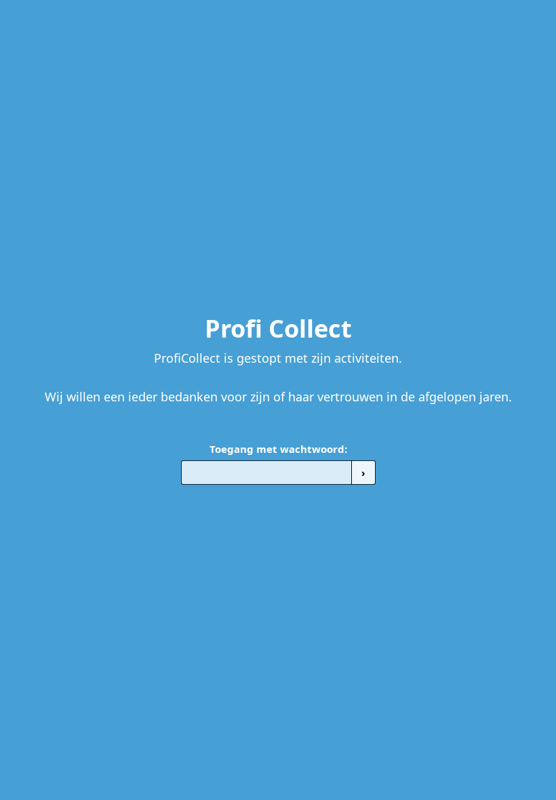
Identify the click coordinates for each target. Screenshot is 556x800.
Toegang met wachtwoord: (278, 449)
